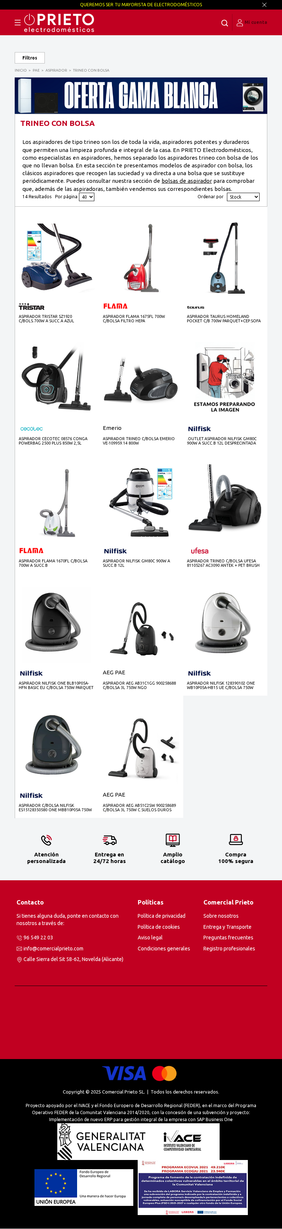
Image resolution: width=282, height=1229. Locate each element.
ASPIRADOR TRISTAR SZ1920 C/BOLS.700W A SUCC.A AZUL (46, 318)
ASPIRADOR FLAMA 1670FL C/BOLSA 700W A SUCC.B (53, 563)
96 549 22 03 (38, 937)
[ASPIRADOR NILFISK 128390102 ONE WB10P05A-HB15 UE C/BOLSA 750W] (225, 624)
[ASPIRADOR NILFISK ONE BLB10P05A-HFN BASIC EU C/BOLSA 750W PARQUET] (57, 624)
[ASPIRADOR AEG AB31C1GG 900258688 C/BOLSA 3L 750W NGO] (141, 624)
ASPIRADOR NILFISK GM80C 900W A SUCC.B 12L (136, 563)
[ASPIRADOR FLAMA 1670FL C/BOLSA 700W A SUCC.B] (57, 502)
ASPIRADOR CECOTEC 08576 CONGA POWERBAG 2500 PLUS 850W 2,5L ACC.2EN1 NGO (53, 441)
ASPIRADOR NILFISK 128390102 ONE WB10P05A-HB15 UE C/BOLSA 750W (221, 685)
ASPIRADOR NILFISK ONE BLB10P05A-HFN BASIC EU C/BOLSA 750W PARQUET (56, 685)
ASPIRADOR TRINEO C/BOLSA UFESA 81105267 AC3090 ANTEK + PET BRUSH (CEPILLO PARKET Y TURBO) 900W (223, 563)
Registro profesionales (229, 948)
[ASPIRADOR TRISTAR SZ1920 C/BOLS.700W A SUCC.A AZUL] (57, 258)
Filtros (29, 57)
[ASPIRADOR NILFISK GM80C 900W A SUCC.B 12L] (141, 502)
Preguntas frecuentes (228, 937)
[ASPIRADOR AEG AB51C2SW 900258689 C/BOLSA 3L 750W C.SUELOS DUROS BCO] (141, 746)
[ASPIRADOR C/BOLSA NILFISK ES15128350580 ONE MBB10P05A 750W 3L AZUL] (57, 746)
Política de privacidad (161, 916)
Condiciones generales (164, 948)
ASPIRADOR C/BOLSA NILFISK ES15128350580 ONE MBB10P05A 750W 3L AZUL (55, 807)
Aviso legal (150, 937)
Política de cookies (159, 927)
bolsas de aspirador (187, 181)
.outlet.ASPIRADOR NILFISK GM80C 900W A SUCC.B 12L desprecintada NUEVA (222, 441)
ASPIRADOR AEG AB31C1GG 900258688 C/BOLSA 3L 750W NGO (139, 685)
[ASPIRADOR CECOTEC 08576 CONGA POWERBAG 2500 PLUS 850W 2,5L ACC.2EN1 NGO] (57, 380)
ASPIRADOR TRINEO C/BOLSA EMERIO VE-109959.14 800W (139, 440)
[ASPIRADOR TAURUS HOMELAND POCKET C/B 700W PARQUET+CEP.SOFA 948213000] (225, 258)
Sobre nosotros (221, 916)
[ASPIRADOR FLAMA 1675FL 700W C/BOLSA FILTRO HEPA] (141, 258)
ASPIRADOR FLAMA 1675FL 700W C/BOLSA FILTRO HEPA (134, 318)
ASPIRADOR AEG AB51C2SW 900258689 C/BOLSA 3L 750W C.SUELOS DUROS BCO (139, 807)
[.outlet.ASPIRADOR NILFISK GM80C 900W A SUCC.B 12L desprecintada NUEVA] (225, 380)
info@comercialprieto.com (53, 948)
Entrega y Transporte (227, 927)
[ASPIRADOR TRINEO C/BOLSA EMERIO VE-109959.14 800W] (141, 380)
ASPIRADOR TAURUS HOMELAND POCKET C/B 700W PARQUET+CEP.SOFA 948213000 (224, 318)
